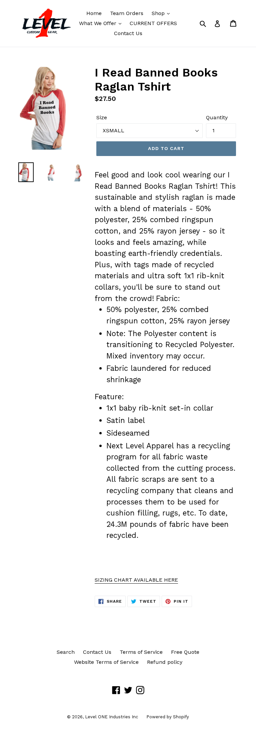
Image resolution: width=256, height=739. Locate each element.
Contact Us (128, 33)
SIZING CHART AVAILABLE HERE (136, 580)
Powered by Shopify (167, 716)
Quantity (217, 117)
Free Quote (185, 652)
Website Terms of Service (106, 662)
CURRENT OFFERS (153, 23)
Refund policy (164, 662)
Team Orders (126, 13)
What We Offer (98, 23)
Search (66, 652)
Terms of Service (141, 652)
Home (94, 13)
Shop (159, 13)
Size (101, 117)
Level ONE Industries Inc (111, 716)
